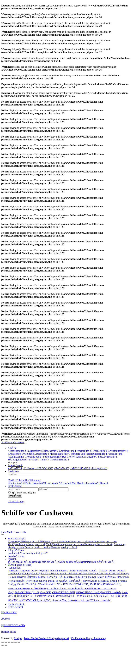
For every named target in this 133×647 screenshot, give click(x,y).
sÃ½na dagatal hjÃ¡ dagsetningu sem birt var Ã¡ (33, 561)
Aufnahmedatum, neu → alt (73, 541)
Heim (4, 532)
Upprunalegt (14, 541)
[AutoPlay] (19, 642)
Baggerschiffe (34, 450)
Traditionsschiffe (59, 459)
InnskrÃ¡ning (15, 486)
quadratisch (13, 553)
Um (27, 480)
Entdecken (13, 471)
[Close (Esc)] (2, 642)
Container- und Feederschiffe (75, 450)
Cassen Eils (20, 532)
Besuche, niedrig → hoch (64, 547)
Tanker (44, 459)
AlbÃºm (12, 448)
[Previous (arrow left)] (2, 645)
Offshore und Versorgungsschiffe (89, 453)
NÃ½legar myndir (48, 483)
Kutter (29, 453)
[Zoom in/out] (12, 642)
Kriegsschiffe (16, 453)
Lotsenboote (41, 453)
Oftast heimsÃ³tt (16, 483)
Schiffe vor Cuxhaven (12, 442)
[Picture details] (15, 642)
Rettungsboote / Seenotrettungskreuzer (47, 456)
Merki (13, 480)
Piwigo (18, 638)
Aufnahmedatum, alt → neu (102, 541)
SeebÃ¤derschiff (107, 456)
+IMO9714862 (61, 468)
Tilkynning (35, 480)
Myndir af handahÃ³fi (88, 483)
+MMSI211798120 (80, 468)
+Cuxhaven (29, 468)
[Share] (6, 642)
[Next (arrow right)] (6, 645)
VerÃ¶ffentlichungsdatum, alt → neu (65, 544)
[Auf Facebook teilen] (19, 564)
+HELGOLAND (44, 468)
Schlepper (91, 456)
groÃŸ (44, 553)
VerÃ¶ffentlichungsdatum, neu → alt (26, 544)
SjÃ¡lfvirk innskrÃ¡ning (23, 492)
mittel (37, 553)
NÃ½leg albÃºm (67, 483)
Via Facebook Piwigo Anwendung (88, 638)
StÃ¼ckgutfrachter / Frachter (24, 459)
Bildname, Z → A (49, 541)
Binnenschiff (50, 450)
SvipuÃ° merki (15, 465)
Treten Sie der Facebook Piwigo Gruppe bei (46, 638)
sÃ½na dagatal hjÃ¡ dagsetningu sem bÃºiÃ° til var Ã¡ (86, 561)
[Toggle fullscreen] (9, 642)
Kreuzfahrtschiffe (118, 450)
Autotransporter (17, 450)
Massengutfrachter (60, 453)
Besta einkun (32, 483)
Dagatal (104, 483)
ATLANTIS (5, 619)
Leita (22, 480)
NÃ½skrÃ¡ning (16, 501)
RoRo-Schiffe (76, 456)
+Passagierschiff (99, 468)
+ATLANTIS (15, 468)
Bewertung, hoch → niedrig (98, 544)
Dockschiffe (100, 450)
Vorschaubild (27, 553)
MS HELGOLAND (8, 632)
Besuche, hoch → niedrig (37, 547)
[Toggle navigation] (25, 443)
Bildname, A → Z (30, 541)
